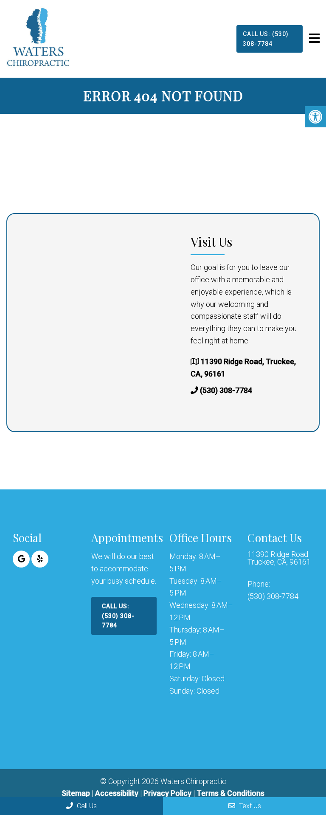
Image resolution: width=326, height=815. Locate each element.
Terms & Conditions (230, 793)
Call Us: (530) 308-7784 (266, 39)
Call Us (86, 806)
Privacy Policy (168, 793)
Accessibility (116, 793)
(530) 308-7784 (226, 390)
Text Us (249, 806)
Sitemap (76, 793)
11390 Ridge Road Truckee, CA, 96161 (279, 558)
